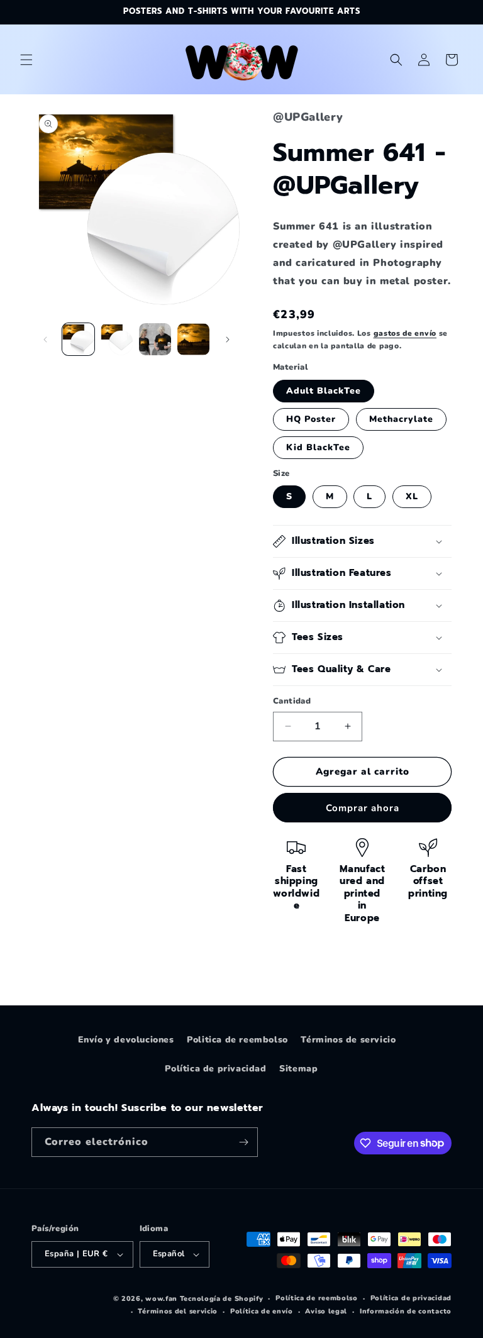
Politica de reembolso (237, 1040)
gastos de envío (405, 333)
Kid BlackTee (318, 447)
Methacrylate (401, 419)
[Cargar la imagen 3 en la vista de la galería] (155, 339)
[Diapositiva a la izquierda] (45, 339)
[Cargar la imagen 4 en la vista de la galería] (193, 339)
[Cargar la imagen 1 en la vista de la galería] (78, 339)
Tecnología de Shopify (222, 1298)
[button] (26, 60)
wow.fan (161, 1298)
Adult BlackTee (323, 391)
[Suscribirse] (243, 1142)
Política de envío (261, 1311)
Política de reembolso (316, 1298)
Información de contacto (406, 1311)
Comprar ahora (362, 808)
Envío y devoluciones (126, 1040)
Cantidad (292, 701)
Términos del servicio (178, 1311)
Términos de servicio (348, 1040)
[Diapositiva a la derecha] (228, 339)
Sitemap (298, 1069)
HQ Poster (311, 419)
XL (412, 496)
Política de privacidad (215, 1069)
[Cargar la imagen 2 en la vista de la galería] (117, 339)
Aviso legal (326, 1311)
